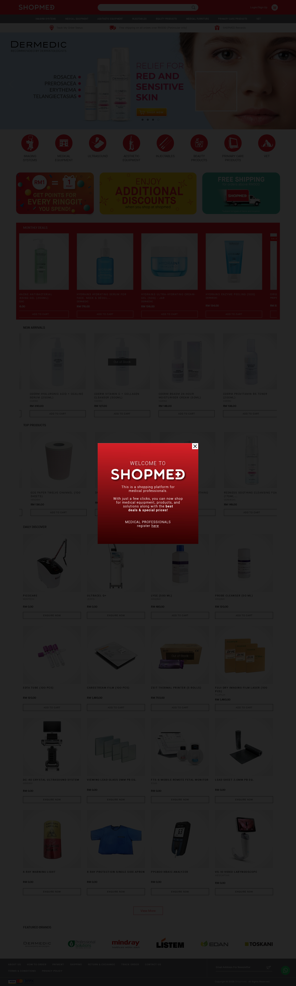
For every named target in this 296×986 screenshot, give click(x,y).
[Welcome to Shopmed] (148, 543)
